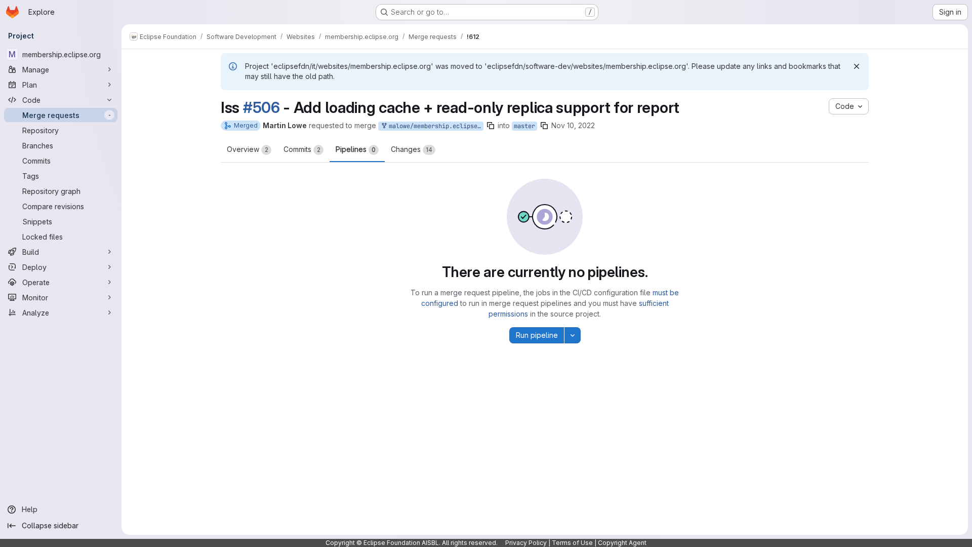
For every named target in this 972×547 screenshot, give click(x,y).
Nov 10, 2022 (573, 125)
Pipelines (356, 149)
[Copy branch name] (490, 126)
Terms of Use (572, 542)
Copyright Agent (622, 542)
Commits (302, 149)
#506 (261, 107)
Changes (411, 149)
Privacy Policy (526, 542)
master (524, 126)
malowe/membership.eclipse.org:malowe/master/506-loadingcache (434, 126)
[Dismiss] (856, 66)
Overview (247, 149)
